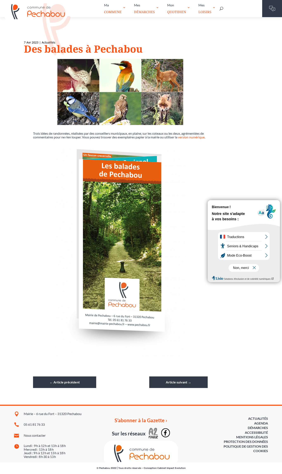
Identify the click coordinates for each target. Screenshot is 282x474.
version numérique (191, 137)
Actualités (258, 418)
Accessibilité (256, 432)
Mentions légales (252, 437)
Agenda (261, 423)
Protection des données (246, 441)
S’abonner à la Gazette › (141, 420)
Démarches (258, 428)
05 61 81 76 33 (34, 424)
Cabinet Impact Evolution (171, 468)
